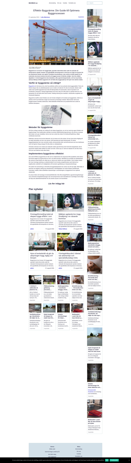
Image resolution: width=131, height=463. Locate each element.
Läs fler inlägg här (56, 184)
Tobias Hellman (63, 229)
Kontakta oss (72, 3)
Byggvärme (32, 86)
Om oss (59, 3)
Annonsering (52, 3)
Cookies (65, 3)
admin (32, 229)
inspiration (81, 17)
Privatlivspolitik (114, 460)
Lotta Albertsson (45, 17)
